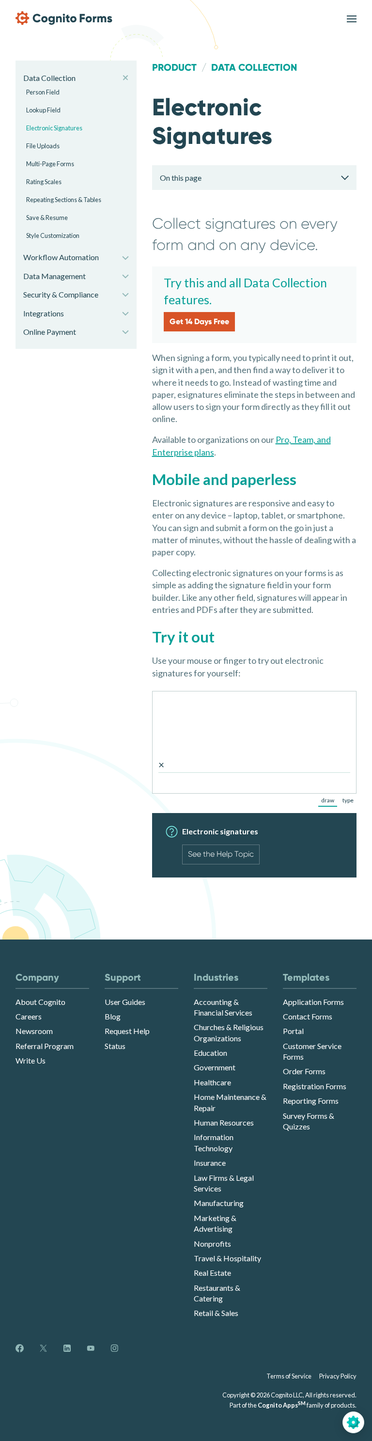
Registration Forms (314, 1086)
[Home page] (64, 18)
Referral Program (45, 1045)
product (174, 67)
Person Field (43, 92)
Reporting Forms (311, 1100)
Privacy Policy (337, 1376)
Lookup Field (43, 110)
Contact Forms (307, 1016)
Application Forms (313, 1001)
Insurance (210, 1162)
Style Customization (52, 235)
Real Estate (212, 1272)
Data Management (54, 276)
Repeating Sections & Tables (63, 200)
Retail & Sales (216, 1312)
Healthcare (212, 1082)
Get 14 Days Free (199, 321)
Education (210, 1052)
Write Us (31, 1060)
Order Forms (304, 1071)
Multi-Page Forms (50, 164)
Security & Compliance (60, 294)
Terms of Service (288, 1376)
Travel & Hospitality (227, 1258)
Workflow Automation (61, 257)
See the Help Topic (221, 854)
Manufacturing (219, 1202)
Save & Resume (47, 217)
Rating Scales (44, 182)
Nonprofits (212, 1243)
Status (115, 1045)
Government (214, 1067)
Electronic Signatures (54, 128)
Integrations (43, 313)
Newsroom (34, 1030)
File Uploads (43, 146)
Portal (293, 1030)
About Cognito (40, 1001)
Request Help (127, 1030)
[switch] (351, 18)
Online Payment (49, 331)
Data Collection (49, 77)
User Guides (125, 1001)
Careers (29, 1016)
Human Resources (224, 1122)
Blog (113, 1016)
